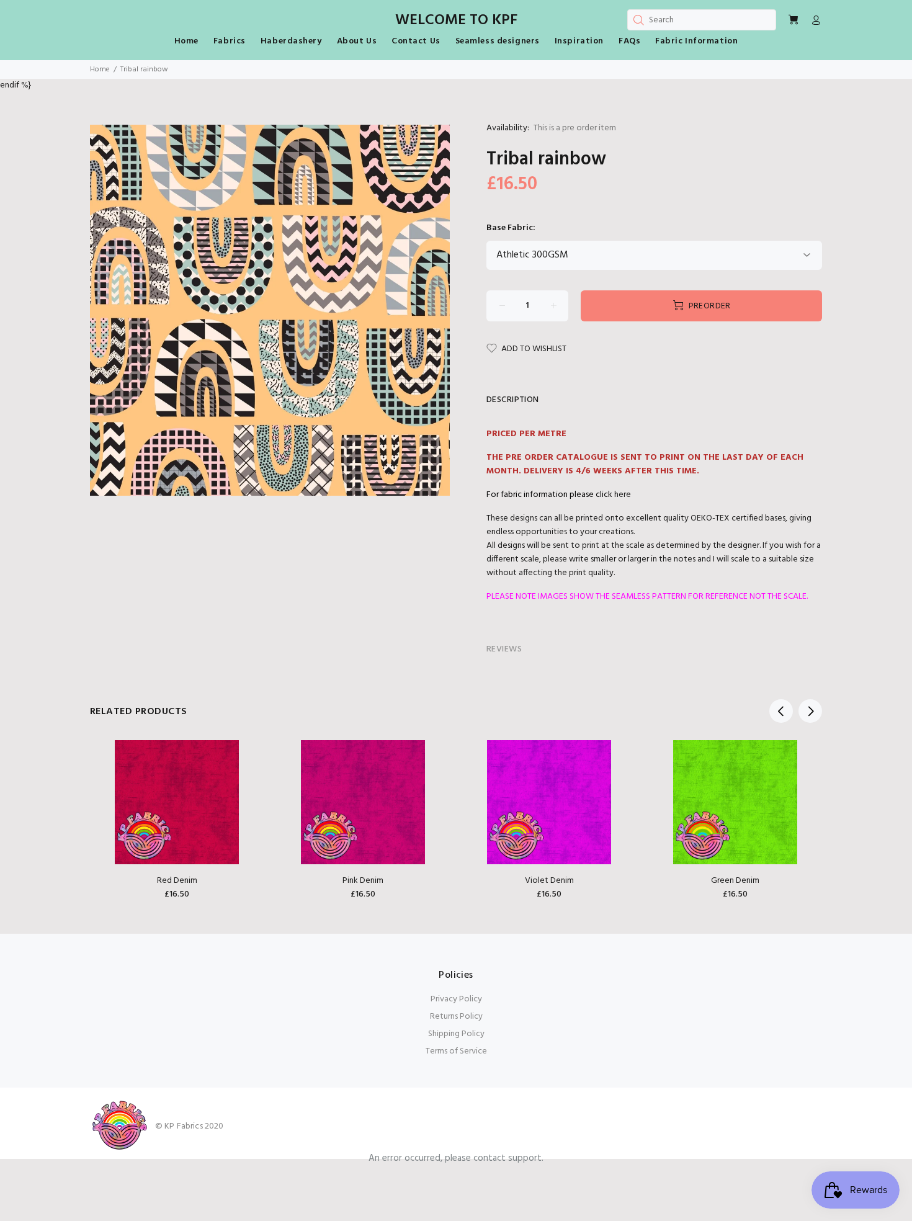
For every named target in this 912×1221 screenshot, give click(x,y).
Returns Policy (456, 1016)
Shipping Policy (456, 1034)
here (622, 495)
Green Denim (735, 881)
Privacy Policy (456, 999)
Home (100, 69)
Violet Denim (549, 881)
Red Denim (177, 881)
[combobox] (701, 19)
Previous (781, 711)
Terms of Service (456, 1051)
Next (810, 711)
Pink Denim (362, 881)
